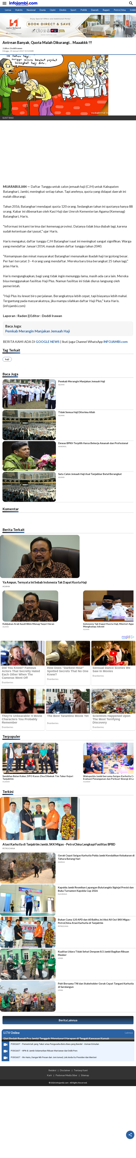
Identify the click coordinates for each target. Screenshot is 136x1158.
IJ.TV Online (11, 1033)
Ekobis (63, 9)
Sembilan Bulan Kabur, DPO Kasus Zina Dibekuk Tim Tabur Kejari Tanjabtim (37, 777)
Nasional (31, 9)
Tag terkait (11, 350)
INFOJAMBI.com (115, 342)
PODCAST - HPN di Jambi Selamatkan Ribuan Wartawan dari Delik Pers (44, 1051)
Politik (83, 9)
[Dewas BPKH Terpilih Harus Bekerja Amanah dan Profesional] (29, 456)
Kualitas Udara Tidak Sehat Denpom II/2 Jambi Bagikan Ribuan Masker (93, 953)
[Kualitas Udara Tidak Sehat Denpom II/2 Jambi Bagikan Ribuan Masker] (28, 964)
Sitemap (85, 1075)
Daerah (95, 9)
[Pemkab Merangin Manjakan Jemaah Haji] (29, 394)
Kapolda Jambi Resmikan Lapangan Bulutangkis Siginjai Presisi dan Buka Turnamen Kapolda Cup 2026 (96, 889)
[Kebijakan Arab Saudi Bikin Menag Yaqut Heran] (41, 606)
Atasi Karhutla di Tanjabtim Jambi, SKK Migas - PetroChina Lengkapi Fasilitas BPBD (58, 844)
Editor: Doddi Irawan (12, 48)
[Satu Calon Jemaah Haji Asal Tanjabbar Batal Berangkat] (29, 487)
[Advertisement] (68, 147)
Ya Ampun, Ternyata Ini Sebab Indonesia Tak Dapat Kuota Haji (44, 582)
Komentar (10, 509)
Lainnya (129, 1032)
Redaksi (52, 1070)
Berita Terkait (13, 529)
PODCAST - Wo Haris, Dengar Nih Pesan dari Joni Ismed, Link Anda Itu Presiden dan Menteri (54, 1057)
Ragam (106, 9)
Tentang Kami (81, 1070)
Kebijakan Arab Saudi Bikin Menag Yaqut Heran (28, 624)
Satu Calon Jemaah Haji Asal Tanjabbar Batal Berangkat (90, 473)
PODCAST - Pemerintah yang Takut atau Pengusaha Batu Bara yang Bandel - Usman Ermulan (55, 1044)
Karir (49, 1075)
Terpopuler (11, 736)
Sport (73, 9)
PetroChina (120, 9)
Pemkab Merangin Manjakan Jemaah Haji (37, 331)
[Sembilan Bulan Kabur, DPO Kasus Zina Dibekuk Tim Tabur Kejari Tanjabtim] (41, 759)
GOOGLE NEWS (48, 342)
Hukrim (19, 9)
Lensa (8, 9)
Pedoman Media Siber (66, 1075)
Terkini (7, 791)
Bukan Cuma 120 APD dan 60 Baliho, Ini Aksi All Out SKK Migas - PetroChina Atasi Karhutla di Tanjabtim (94, 921)
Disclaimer (65, 1070)
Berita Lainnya (68, 1020)
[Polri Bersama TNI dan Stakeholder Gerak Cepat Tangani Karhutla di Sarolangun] (28, 996)
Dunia (43, 9)
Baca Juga (10, 374)
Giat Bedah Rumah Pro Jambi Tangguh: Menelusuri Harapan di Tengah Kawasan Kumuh (56, 1038)
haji (7, 359)
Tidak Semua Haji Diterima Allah (76, 412)
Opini (52, 9)
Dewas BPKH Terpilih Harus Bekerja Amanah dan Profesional (93, 443)
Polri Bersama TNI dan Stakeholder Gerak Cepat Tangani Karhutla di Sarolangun (96, 985)
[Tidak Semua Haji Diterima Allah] (29, 425)
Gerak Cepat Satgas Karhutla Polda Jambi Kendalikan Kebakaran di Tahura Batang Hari (96, 857)
